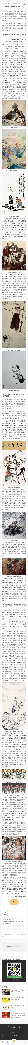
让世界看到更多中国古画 (7, 935)
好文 (10, 3)
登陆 (17, 947)
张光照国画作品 (22, 934)
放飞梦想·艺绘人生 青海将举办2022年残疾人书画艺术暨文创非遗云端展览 (18, 1015)
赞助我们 (14, 1036)
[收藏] (24, 4)
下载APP (14, 1032)
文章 (13, 3)
